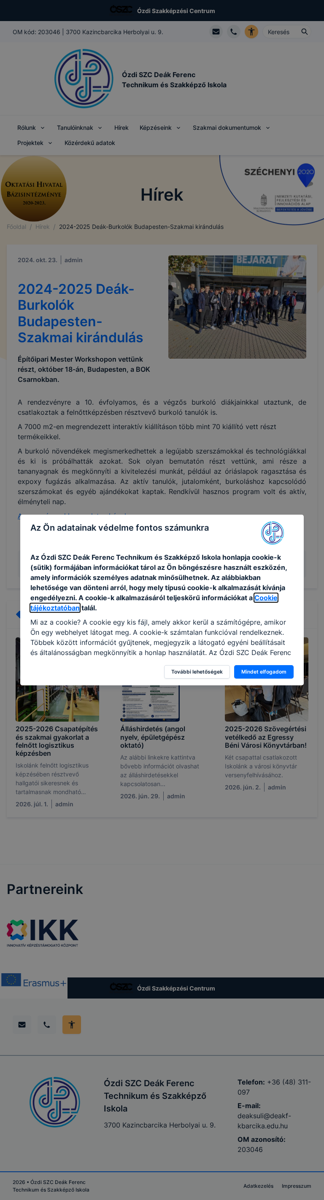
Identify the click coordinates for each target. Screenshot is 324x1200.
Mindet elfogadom (263, 671)
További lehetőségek (197, 671)
